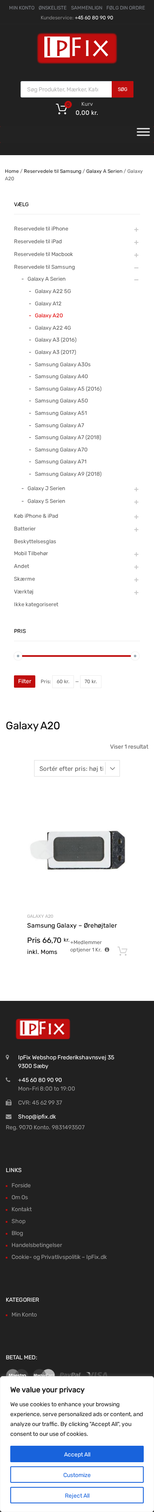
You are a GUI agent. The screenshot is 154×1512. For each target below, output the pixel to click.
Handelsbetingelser (36, 1245)
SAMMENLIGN (86, 8)
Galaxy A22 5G (53, 291)
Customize (77, 1475)
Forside (21, 1185)
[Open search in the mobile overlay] (77, 89)
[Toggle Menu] (143, 134)
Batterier (25, 529)
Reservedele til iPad (38, 241)
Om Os (19, 1197)
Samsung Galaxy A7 (59, 425)
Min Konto (24, 1314)
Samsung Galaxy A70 (61, 450)
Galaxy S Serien (46, 501)
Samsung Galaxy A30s (63, 364)
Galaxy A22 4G (53, 328)
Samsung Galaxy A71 (61, 461)
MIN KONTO (21, 8)
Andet (21, 566)
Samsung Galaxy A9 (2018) (68, 474)
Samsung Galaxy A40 (61, 376)
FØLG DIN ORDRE (125, 8)
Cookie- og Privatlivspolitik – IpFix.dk (59, 1257)
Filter (24, 681)
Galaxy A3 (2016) (55, 340)
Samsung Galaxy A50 (61, 401)
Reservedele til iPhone (41, 229)
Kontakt (21, 1209)
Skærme (24, 579)
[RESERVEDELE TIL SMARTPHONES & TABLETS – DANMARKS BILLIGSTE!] (77, 63)
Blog (17, 1233)
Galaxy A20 (40, 916)
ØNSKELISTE (53, 8)
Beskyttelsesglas (35, 541)
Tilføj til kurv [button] (122, 951)
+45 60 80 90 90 (94, 18)
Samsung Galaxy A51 (61, 413)
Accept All (77, 1454)
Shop (18, 1221)
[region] (77, 1444)
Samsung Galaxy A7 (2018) (68, 437)
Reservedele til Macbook (43, 254)
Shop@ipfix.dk (37, 1116)
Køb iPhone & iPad (36, 516)
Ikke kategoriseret (36, 604)
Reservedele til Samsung (52, 171)
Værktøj (23, 592)
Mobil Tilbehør (31, 553)
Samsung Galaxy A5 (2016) (68, 389)
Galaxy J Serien (46, 488)
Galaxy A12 (48, 303)
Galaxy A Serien (104, 171)
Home (12, 171)
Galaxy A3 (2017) (55, 352)
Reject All (77, 1495)
